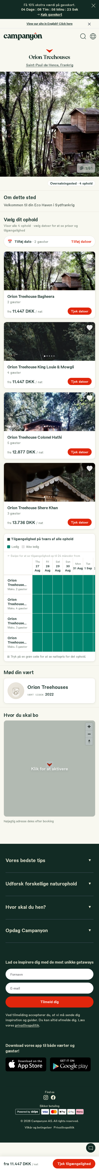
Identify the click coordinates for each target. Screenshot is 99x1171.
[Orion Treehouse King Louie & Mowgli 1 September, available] (88, 603)
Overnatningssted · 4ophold (71, 183)
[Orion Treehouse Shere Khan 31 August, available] (78, 622)
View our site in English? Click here (49, 23)
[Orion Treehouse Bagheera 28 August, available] (48, 584)
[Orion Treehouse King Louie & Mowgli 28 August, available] (48, 603)
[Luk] (93, 5)
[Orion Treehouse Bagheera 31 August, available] (78, 584)
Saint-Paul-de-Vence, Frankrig (49, 65)
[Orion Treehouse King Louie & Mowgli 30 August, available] (68, 603)
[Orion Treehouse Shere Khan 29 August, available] (58, 622)
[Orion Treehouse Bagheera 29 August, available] (58, 584)
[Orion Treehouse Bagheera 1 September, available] (88, 584)
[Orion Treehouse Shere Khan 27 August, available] (37, 622)
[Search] (83, 36)
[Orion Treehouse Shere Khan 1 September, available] (88, 622)
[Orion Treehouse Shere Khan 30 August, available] (68, 622)
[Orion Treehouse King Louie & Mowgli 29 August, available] (58, 603)
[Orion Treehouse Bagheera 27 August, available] (37, 584)
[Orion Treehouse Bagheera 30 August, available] (68, 584)
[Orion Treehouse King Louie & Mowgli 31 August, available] (78, 603)
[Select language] (93, 36)
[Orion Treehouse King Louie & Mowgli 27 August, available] (37, 603)
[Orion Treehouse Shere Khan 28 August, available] (48, 622)
